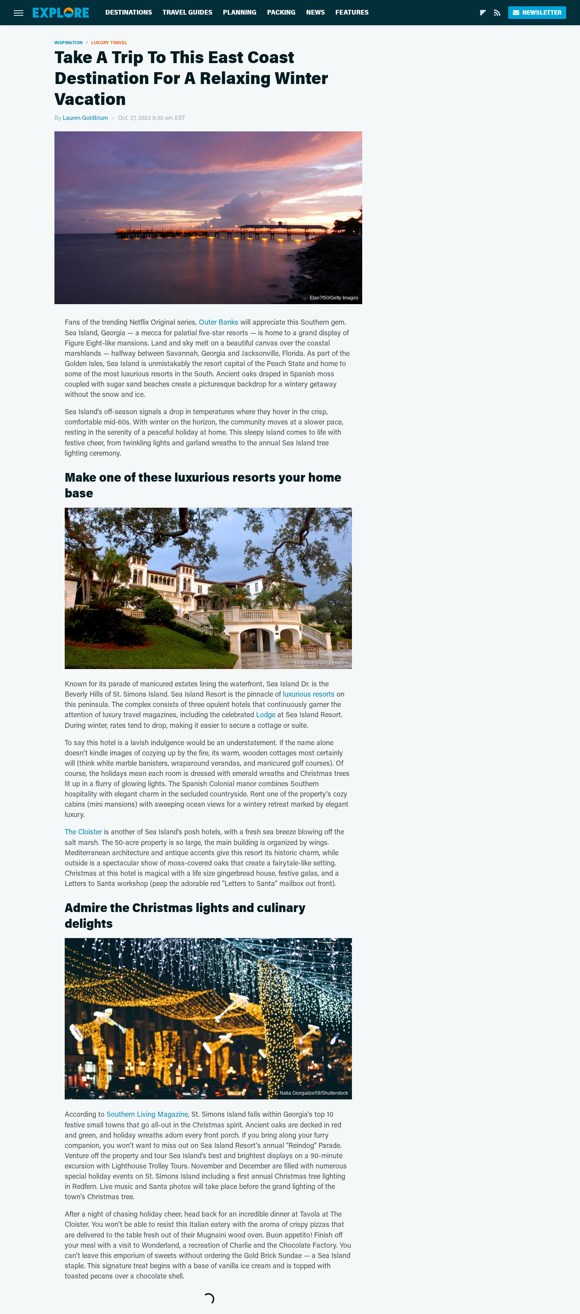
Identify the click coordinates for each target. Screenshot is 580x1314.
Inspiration (68, 42)
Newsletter (541, 12)
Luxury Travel (109, 42)
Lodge (265, 714)
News (315, 12)
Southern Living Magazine (147, 1114)
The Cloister (83, 831)
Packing (281, 12)
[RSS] (497, 12)
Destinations (128, 12)
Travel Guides (187, 12)
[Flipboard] (483, 12)
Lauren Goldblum (85, 117)
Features (352, 12)
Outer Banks (218, 322)
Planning (239, 12)
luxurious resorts (309, 694)
